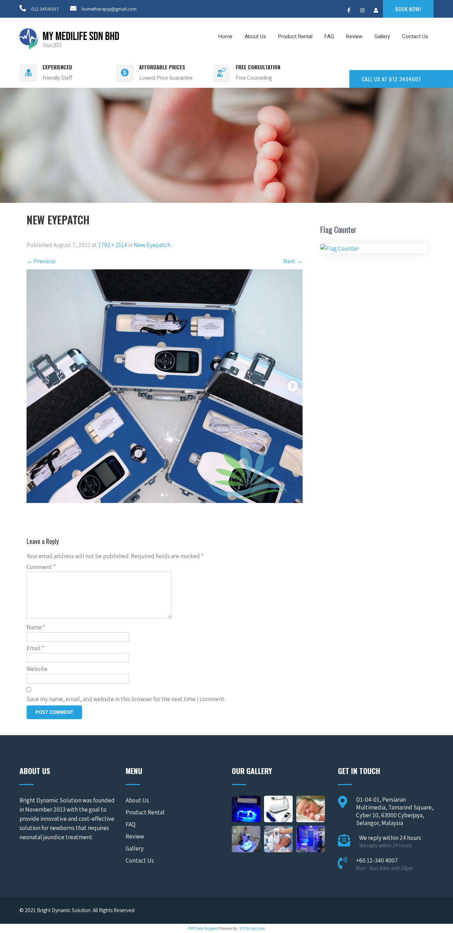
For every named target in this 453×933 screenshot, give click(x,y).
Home (225, 36)
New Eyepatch (152, 245)
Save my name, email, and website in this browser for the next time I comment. (126, 699)
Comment (41, 567)
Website (37, 669)
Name (36, 627)
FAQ (329, 36)
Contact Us (415, 36)
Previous (41, 261)
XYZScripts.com (252, 928)
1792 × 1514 (112, 245)
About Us (255, 36)
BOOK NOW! (408, 9)
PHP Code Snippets (203, 928)
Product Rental (295, 36)
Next (293, 261)
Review (354, 36)
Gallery (382, 36)
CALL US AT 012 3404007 (391, 79)
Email (35, 648)
